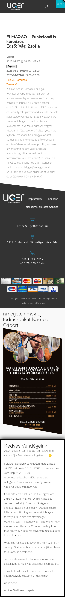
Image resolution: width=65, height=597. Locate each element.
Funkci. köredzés (16, 79)
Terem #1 (11, 84)
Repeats (11, 66)
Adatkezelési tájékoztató (33, 303)
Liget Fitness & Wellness (25, 298)
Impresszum (35, 199)
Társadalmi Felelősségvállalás (41, 206)
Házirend (53, 199)
